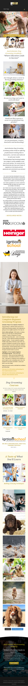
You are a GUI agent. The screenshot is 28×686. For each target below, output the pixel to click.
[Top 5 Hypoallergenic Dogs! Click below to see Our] (14, 524)
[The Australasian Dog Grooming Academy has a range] (14, 501)
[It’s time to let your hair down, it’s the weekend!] (14, 616)
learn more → (14, 447)
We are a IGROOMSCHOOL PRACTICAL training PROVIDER (14, 444)
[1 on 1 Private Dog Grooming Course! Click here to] (14, 569)
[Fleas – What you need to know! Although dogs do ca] (14, 547)
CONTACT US (7, 669)
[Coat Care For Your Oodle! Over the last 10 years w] (14, 593)
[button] (4, 474)
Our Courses (14, 663)
